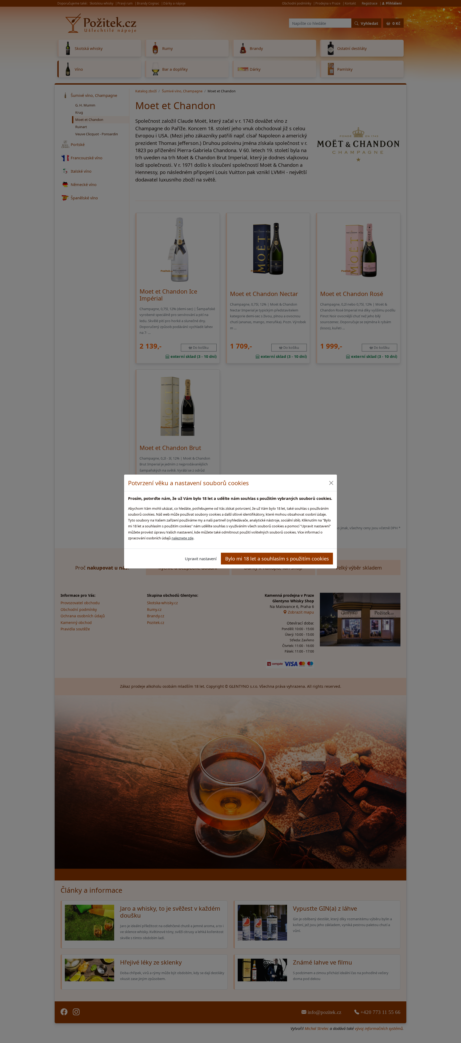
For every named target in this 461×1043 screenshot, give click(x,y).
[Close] (331, 483)
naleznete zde (182, 538)
